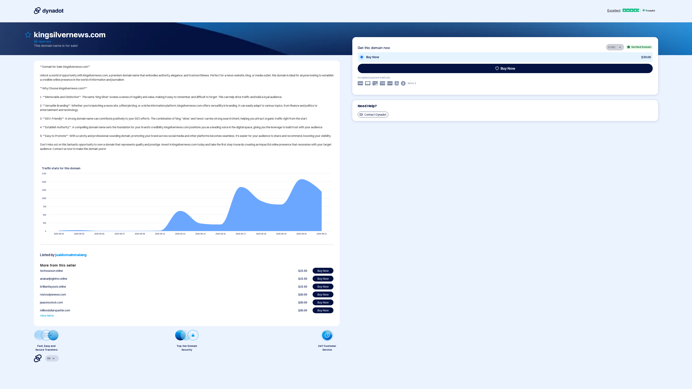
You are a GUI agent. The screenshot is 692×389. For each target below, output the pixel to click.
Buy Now (508, 68)
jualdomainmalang (70, 254)
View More (47, 315)
